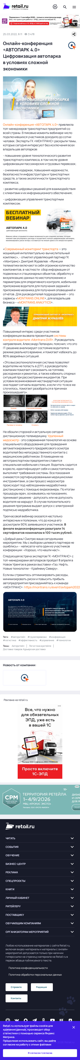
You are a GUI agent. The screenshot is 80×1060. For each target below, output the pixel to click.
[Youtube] (52, 1020)
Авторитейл (18, 645)
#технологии (63, 640)
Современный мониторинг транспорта (31, 249)
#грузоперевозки (37, 637)
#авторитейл (18, 637)
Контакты (16, 998)
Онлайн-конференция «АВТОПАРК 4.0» (31, 125)
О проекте (16, 987)
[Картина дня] (55, 6)
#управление (46, 640)
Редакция (41, 987)
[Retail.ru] (24, 6)
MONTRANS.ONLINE (30, 298)
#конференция (57, 637)
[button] (40, 838)
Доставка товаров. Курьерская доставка (24, 649)
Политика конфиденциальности (28, 968)
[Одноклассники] (43, 1020)
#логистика (9, 640)
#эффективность (27, 640)
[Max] (25, 1020)
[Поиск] (64, 7)
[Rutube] (61, 1020)
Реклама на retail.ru (16, 700)
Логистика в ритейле (40, 645)
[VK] (17, 1020)
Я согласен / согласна (40, 1053)
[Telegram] (34, 1020)
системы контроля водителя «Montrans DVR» (34, 338)
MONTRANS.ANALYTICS (35, 302)
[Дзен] (70, 1020)
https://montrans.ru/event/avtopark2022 (52, 587)
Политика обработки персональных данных (35, 974)
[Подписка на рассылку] (8, 1020)
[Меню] (74, 7)
